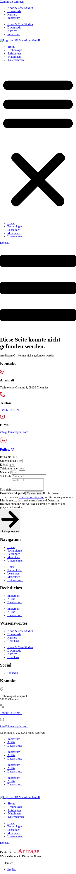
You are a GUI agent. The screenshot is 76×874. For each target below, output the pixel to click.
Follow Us (7, 450)
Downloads (14, 11)
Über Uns (13, 641)
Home (11, 46)
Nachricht (6, 489)
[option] (41, 869)
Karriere (12, 14)
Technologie (15, 50)
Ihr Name (6, 456)
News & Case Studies (20, 7)
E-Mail (4, 464)
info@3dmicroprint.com (14, 432)
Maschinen (14, 56)
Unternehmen (16, 60)
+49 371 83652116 (11, 410)
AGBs (11, 599)
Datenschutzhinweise (31, 497)
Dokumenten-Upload (12, 493)
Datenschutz (14, 602)
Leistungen (14, 53)
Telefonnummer (9, 468)
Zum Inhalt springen (12, 1)
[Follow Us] (3, 442)
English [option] (11, 869)
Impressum (13, 17)
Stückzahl (6, 476)
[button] (38, 142)
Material (5, 472)
